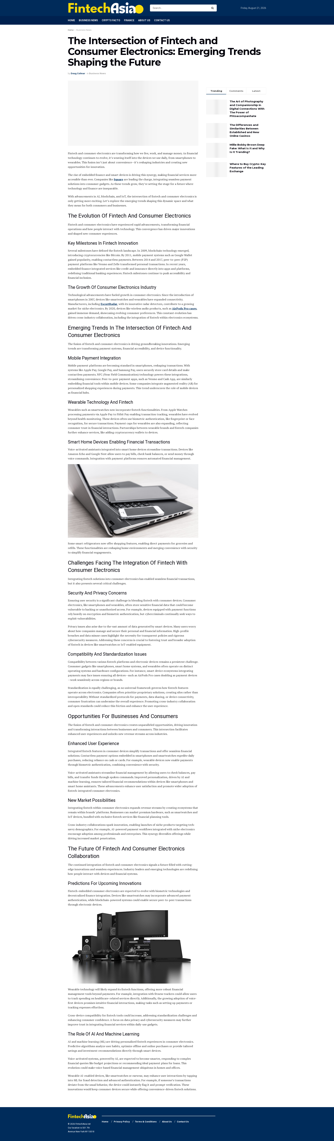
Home (71, 20)
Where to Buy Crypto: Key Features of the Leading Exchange (248, 167)
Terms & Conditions (146, 1121)
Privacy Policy (122, 1121)
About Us (144, 20)
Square (118, 179)
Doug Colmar (78, 73)
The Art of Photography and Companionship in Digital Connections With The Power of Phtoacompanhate (247, 109)
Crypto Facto (111, 20)
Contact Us (162, 20)
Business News (88, 20)
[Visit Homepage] (106, 8)
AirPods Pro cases (184, 308)
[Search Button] (213, 8)
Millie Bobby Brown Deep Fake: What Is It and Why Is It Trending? (247, 148)
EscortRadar (109, 304)
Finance (129, 20)
